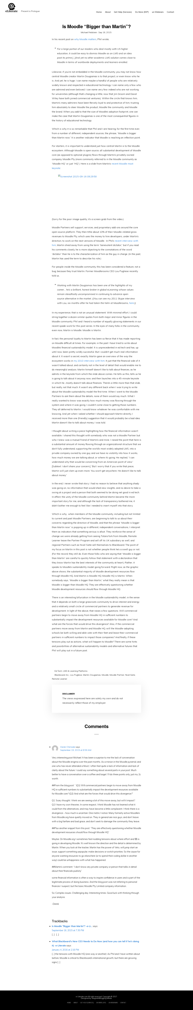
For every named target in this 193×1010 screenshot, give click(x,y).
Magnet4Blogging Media (102, 998)
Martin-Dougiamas (92, 675)
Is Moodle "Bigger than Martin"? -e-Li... (72, 926)
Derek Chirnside (67, 747)
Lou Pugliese (76, 675)
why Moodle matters (85, 39)
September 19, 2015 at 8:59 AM (75, 750)
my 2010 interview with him (89, 360)
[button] (177, 10)
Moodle (105, 675)
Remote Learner (59, 678)
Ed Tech (58, 671)
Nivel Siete (130, 675)
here (131, 302)
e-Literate (68, 7)
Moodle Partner (116, 675)
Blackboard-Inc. (61, 675)
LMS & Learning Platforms (75, 671)
